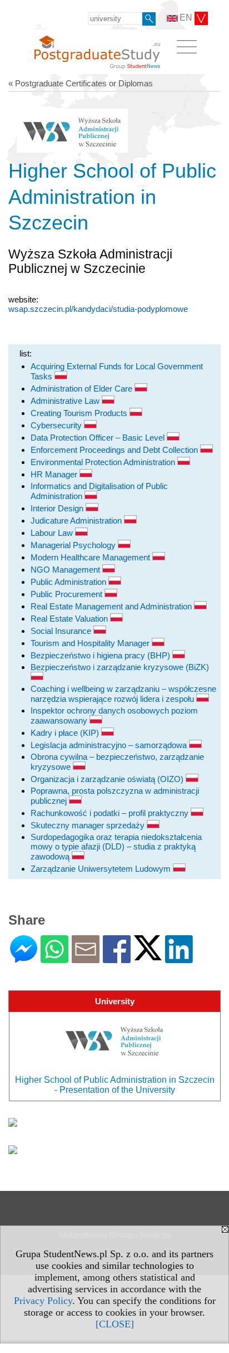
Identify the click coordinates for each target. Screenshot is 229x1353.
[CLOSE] (115, 1324)
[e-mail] (85, 958)
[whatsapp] (54, 958)
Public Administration (69, 582)
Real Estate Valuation (70, 618)
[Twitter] (148, 955)
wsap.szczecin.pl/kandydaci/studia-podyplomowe (98, 309)
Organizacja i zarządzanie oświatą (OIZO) (108, 779)
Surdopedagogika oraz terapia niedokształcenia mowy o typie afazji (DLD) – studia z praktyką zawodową (116, 846)
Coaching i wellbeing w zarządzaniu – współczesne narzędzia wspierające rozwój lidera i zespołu (123, 694)
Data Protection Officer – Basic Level (99, 437)
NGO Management (66, 569)
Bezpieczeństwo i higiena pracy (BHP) (101, 655)
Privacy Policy (43, 1300)
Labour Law (53, 533)
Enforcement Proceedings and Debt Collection (115, 450)
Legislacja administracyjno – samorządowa (110, 745)
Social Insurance (62, 631)
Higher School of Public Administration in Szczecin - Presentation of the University (115, 1085)
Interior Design (58, 508)
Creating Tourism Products (80, 413)
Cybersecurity (57, 425)
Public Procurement (67, 594)
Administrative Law (66, 401)
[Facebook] (117, 958)
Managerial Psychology (74, 545)
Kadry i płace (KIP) (66, 732)
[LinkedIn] (179, 958)
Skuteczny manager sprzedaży (89, 825)
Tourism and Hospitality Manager (91, 643)
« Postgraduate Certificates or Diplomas (80, 83)
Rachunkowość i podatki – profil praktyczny (111, 813)
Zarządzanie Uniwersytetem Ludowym (102, 868)
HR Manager (55, 474)
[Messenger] (23, 958)
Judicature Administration (77, 520)
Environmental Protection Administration (104, 462)
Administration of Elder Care (83, 388)
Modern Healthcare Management (91, 557)
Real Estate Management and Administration (112, 606)
